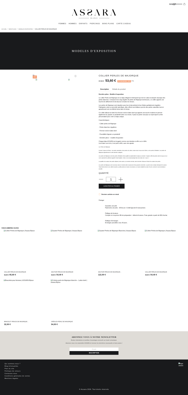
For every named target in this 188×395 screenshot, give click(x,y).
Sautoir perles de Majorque (62, 272)
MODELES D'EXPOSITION (94, 51)
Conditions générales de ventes (17, 376)
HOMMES (73, 23)
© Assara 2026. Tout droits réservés (94, 389)
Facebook (87, 383)
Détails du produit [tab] (119, 89)
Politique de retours (13, 371)
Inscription (94, 353)
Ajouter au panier (111, 186)
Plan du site (9, 368)
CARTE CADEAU (123, 23)
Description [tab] (104, 89)
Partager (107, 200)
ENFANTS (83, 23)
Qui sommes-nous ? (12, 363)
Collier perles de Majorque (15, 272)
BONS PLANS (108, 23)
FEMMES (62, 23)
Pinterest (117, 200)
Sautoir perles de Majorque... (109, 272)
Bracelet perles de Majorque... (16, 321)
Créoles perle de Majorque (62, 321)
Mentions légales (11, 378)
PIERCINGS (95, 23)
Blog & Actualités (11, 366)
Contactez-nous (11, 373)
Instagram (96, 383)
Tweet (112, 200)
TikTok (99, 383)
